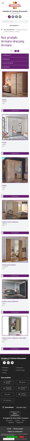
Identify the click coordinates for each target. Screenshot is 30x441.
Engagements (19, 422)
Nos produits (14, 25)
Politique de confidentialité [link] (21, 439)
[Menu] (2, 2)
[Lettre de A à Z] (18, 51)
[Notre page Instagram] (16, 16)
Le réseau (17, 420)
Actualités (4, 370)
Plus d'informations (9, 439)
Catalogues (11, 422)
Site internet (9, 420)
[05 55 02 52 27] (9, 16)
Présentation (5, 367)
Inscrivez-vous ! (22, 407)
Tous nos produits (8, 29)
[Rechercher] (27, 21)
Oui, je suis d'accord (12, 436)
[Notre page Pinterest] (20, 16)
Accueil (9, 428)
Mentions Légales (18, 428)
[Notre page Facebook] (12, 16)
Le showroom (19, 367)
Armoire (17, 31)
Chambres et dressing (21, 29)
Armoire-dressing (9, 31)
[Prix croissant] (15, 51)
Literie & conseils (20, 370)
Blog (23, 420)
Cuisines (4, 372)
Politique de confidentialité (15, 431)
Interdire (21, 436)
